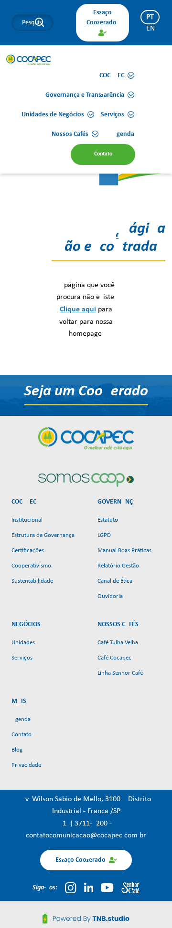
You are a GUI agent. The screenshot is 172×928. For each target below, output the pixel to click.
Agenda (21, 719)
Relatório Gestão (118, 566)
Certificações (27, 550)
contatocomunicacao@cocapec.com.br (86, 835)
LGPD (104, 535)
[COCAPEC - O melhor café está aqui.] (29, 59)
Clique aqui (78, 309)
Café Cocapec (114, 658)
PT (150, 17)
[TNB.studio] (86, 918)
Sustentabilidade (32, 581)
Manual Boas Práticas (124, 550)
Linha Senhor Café (120, 673)
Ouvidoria (110, 596)
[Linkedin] (89, 887)
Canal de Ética (114, 581)
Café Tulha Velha (117, 642)
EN (150, 28)
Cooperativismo (31, 566)
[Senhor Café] (130, 887)
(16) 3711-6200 (84, 823)
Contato (21, 735)
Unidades (23, 642)
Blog (16, 750)
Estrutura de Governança (43, 535)
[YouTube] (107, 887)
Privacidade (26, 765)
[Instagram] (70, 887)
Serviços (21, 658)
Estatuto (107, 520)
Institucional (27, 520)
